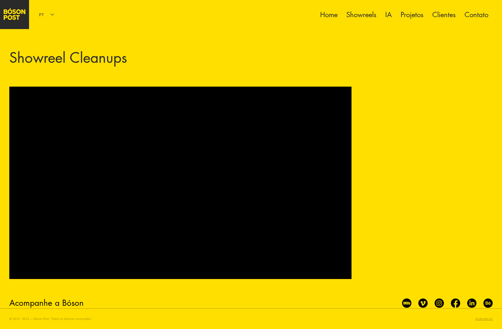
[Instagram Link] (439, 303)
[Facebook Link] (455, 303)
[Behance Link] (488, 303)
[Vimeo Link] (423, 303)
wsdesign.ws (484, 319)
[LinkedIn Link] (471, 303)
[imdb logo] (406, 303)
